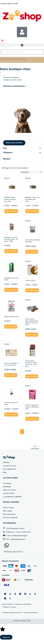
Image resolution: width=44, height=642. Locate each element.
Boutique (6, 462)
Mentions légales (7, 604)
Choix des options (11, 211)
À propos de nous (9, 466)
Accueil (3, 59)
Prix (5, 148)
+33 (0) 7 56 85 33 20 (22, 532)
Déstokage (7, 486)
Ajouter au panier (32, 251)
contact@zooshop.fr (19, 536)
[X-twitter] (30, 594)
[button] (22, 45)
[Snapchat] (25, 594)
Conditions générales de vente (12, 612)
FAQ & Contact (8, 507)
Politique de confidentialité (22, 604)
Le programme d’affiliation (12, 497)
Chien (9, 59)
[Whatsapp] (10, 598)
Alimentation (16, 59)
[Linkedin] (20, 594)
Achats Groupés (9, 493)
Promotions (7, 483)
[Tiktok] (15, 594)
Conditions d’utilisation (30, 612)
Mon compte (7, 511)
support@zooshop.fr (17, 539)
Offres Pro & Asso (9, 490)
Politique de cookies (9, 607)
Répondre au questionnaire (14, 86)
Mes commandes (9, 514)
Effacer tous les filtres (14, 143)
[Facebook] (5, 594)
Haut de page (35, 448)
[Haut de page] (35, 446)
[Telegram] (5, 598)
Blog (4, 472)
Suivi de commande (10, 517)
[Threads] (35, 594)
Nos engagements (9, 469)
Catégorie (7, 152)
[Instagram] (10, 594)
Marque (6, 159)
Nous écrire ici (18, 552)
